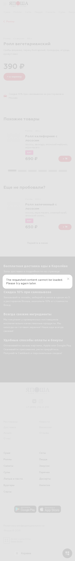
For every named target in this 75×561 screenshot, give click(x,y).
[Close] (68, 278)
